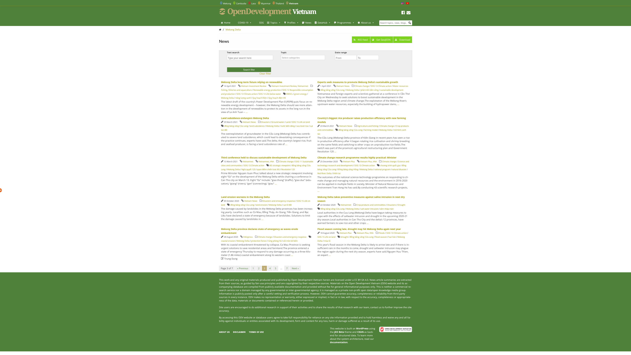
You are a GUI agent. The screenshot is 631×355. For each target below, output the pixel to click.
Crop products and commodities (371, 204)
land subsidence (257, 126)
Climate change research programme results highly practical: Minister (356, 157)
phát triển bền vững (370, 90)
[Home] (220, 29)
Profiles (291, 22)
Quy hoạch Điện (259, 97)
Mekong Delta (233, 29)
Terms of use (256, 332)
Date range (341, 52)
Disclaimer (239, 332)
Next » (295, 268)
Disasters (265, 122)
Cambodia (241, 3)
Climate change (362, 86)
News (308, 22)
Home (227, 22)
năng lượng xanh (243, 97)
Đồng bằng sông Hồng (348, 169)
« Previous (242, 268)
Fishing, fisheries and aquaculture (236, 90)
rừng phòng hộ (274, 240)
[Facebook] (403, 13)
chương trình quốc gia (390, 165)
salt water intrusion (369, 208)
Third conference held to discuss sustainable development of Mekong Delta (263, 157)
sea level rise (302, 126)
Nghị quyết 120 (248, 169)
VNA (272, 161)
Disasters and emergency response (279, 201)
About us (366, 22)
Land (288, 122)
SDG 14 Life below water (270, 94)
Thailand (280, 3)
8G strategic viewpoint (280, 165)
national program (382, 169)
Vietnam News (343, 86)
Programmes (344, 22)
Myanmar (265, 3)
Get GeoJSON (383, 39)
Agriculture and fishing (368, 126)
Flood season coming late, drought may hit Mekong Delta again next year (359, 229)
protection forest (258, 240)
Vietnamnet (303, 86)
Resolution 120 (288, 169)
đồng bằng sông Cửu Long (333, 90)
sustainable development (391, 90)
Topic (284, 52)
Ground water (277, 122)
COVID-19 (243, 22)
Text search (233, 52)
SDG (261, 22)
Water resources (400, 86)
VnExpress (248, 237)
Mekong (227, 3)
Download (404, 39)
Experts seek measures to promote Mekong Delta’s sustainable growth (357, 82)
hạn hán (392, 237)
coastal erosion (228, 240)
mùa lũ (327, 240)
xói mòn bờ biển (290, 240)
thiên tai (336, 173)
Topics (273, 22)
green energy (300, 94)
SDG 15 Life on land (301, 122)
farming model (371, 130)
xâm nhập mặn (387, 208)
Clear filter (265, 73)
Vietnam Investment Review (253, 86)
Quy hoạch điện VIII (277, 97)
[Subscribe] (408, 13)
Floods (382, 233)
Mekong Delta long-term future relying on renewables (251, 82)
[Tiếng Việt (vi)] (407, 3)
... (247, 112)
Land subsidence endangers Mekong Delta (245, 118)
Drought (401, 204)
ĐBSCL (289, 94)
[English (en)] (402, 3)
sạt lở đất (287, 204)
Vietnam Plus (349, 161)
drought (344, 237)
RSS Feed (362, 39)
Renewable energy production (267, 90)
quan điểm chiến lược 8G (268, 169)
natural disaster (399, 169)
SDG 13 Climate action (246, 94)
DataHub (322, 22)
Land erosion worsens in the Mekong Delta (245, 197)
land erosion (261, 204)
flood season (381, 237)
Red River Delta (324, 173)
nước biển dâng (288, 126)
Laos (253, 3)
